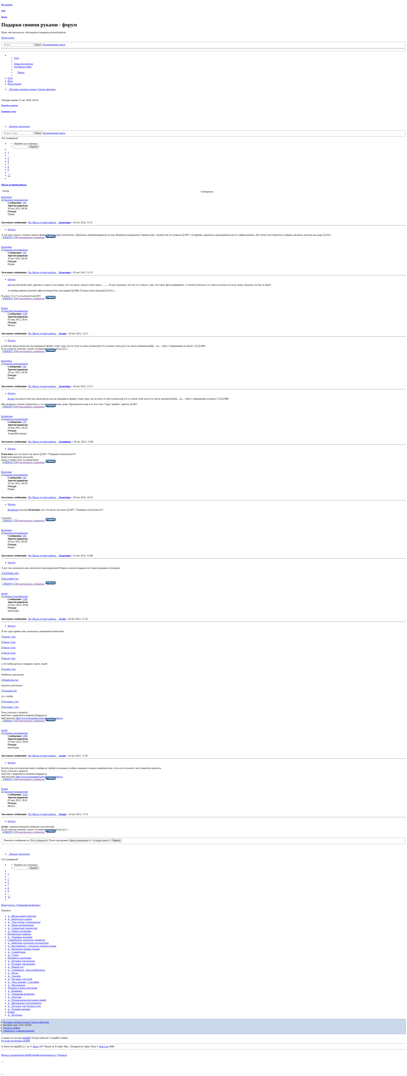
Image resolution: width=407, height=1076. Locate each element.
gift (9, 284)
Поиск (4, 17)
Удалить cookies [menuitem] (11, 1028)
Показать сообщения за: (17, 840)
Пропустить (7, 37)
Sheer (35, 1046)
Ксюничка (7, 416)
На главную (6, 4)
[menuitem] (23, 64)
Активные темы (8, 111)
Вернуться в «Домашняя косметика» (21, 905)
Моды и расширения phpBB (16, 1055)
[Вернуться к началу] (1, 237)
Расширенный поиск (54, 44)
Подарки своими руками (17, 1022)
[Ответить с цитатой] (50, 237)
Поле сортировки (59, 840)
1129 (24, 313)
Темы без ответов (9, 105)
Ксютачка (6, 197)
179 (24, 422)
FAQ (3, 11)
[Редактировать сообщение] (29, 237)
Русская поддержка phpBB (15, 1040)
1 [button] (8, 152)
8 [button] (8, 167)
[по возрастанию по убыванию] (101, 840)
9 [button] (8, 169)
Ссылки (15, 55)
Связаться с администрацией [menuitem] (18, 1030)
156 (24, 202)
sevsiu (4, 593)
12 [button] (9, 175)
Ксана (4, 308)
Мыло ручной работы (14, 184)
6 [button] (8, 161)
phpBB (26, 1038)
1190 (24, 599)
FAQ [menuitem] (16, 58)
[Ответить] (8, 237)
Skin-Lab (103, 1046)
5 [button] (8, 158)
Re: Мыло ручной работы (42, 222)
